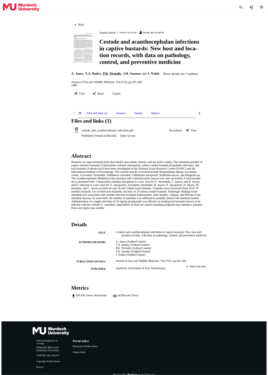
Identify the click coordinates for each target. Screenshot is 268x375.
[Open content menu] (261, 7)
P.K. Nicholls (112, 73)
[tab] (97, 113)
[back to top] (80, 113)
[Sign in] (251, 7)
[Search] (241, 7)
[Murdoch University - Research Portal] (21, 7)
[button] (175, 130)
